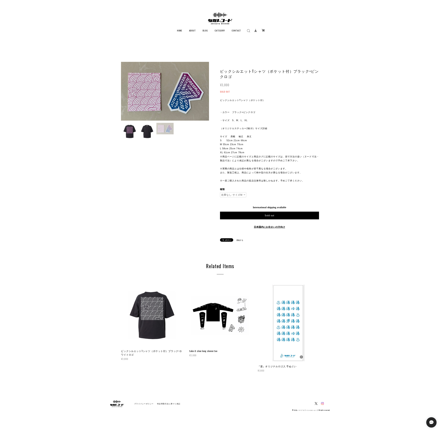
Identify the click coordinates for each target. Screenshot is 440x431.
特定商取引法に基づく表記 (168, 404)
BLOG (205, 30)
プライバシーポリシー (144, 404)
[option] (165, 91)
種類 (222, 189)
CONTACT (236, 30)
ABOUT (192, 30)
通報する (239, 240)
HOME (179, 30)
